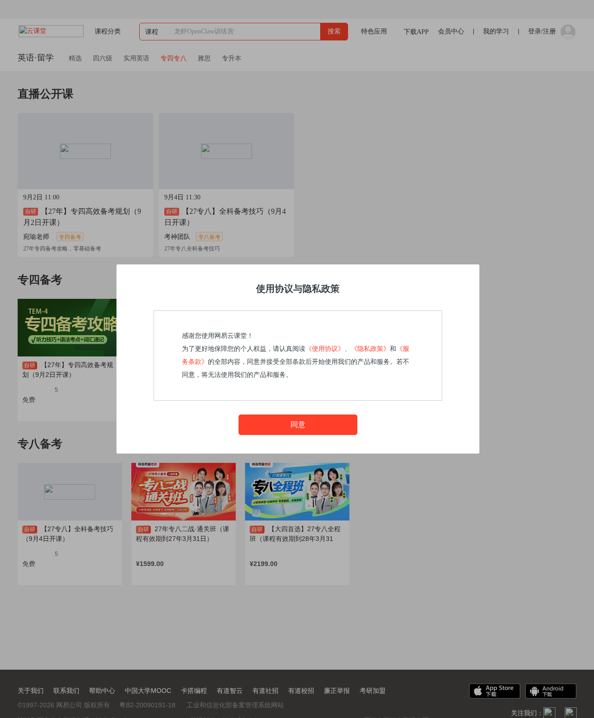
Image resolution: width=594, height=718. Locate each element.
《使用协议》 (324, 348)
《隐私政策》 (370, 348)
